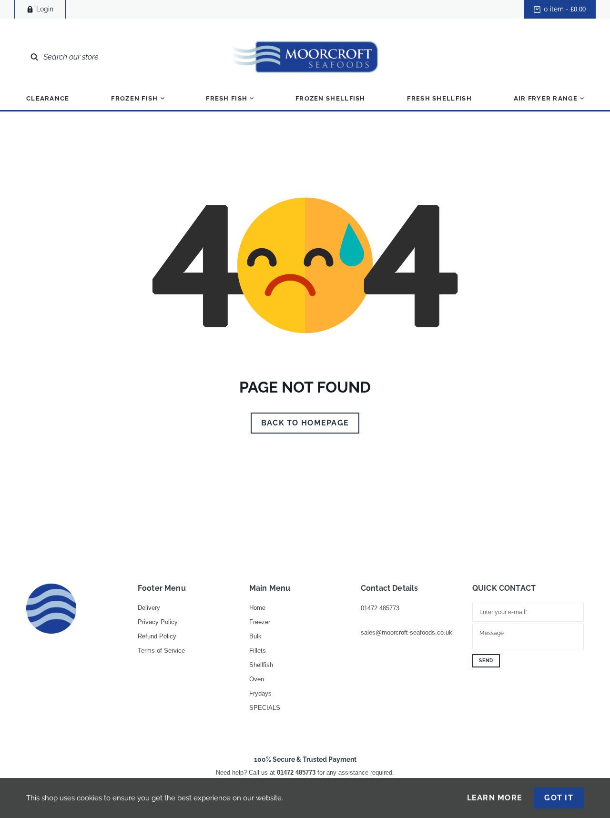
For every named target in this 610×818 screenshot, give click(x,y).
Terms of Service (161, 650)
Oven (256, 679)
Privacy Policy (158, 622)
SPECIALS (264, 707)
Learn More (495, 798)
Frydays (260, 693)
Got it (558, 797)
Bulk (255, 636)
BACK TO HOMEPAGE (305, 422)
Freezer (259, 622)
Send (486, 660)
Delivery (149, 607)
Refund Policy (157, 636)
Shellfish (261, 664)
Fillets (257, 650)
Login (44, 9)
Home (257, 607)
